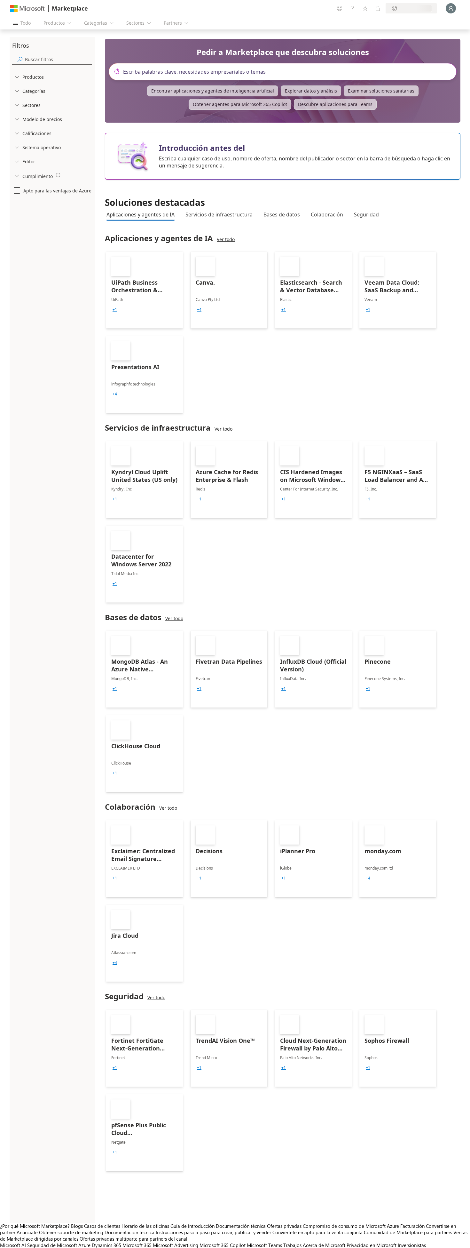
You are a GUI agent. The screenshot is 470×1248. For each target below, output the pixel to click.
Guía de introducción (192, 1226)
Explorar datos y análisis (311, 91)
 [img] (58, 175)
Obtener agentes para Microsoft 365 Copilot (240, 104)
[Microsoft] (27, 8)
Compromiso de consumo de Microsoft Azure (351, 1226)
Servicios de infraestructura (219, 214)
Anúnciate (27, 1232)
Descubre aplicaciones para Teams (335, 104)
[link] (144, 290)
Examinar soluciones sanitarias (381, 91)
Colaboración (327, 214)
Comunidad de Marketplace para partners (408, 1232)
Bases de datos (281, 214)
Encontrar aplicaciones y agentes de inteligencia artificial (212, 91)
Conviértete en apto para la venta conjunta (317, 1232)
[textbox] (285, 72)
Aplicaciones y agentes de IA (140, 214)
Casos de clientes (102, 1226)
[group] (114, 309)
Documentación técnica (241, 1226)
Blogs (77, 1226)
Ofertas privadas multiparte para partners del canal (133, 1239)
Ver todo (226, 239)
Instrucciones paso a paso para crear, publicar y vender (213, 1232)
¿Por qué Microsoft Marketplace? (35, 1226)
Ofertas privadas (284, 1226)
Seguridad (366, 214)
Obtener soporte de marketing (71, 1232)
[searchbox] (58, 59)
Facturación (412, 1226)
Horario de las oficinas (145, 1226)
